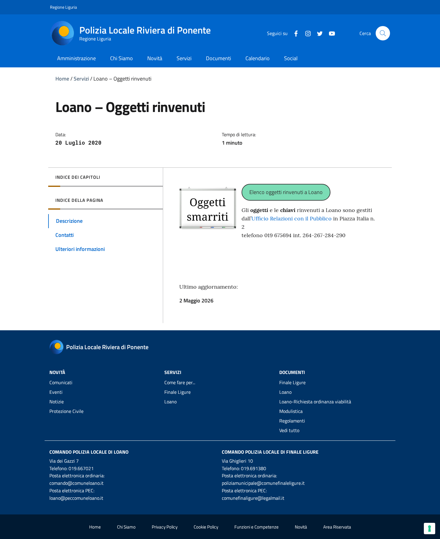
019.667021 (81, 468)
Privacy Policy (164, 526)
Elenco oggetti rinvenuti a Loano (286, 192)
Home (62, 79)
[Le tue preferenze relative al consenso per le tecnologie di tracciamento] (429, 528)
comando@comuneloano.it (76, 483)
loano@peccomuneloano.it (76, 498)
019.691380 (253, 468)
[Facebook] (294, 33)
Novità (301, 526)
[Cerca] (383, 33)
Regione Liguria (63, 7)
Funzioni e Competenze (256, 526)
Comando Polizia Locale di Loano (88, 451)
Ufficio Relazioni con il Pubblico (291, 218)
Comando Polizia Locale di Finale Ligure (270, 451)
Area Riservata (337, 526)
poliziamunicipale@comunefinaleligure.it (263, 483)
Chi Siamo (126, 526)
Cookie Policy (206, 526)
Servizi (81, 79)
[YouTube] (330, 33)
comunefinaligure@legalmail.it (253, 498)
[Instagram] (306, 33)
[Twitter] (318, 33)
